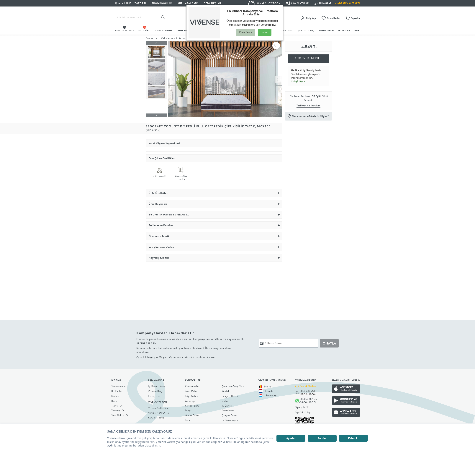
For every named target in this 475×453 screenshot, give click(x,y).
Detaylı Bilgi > (298, 81)
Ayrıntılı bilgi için (175, 357)
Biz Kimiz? (116, 391)
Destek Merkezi (307, 386)
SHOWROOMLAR (162, 3)
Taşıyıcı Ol (116, 405)
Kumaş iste (154, 396)
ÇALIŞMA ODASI (285, 30)
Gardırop (190, 400)
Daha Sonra (245, 32)
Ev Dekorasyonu (230, 420)
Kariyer (115, 396)
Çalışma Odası (229, 415)
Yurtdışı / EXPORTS (158, 412)
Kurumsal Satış (156, 417)
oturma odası (163, 30)
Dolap (225, 400)
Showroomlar (118, 386)
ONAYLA (329, 343)
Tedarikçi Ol (213, 3)
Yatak (182, 37)
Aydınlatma (228, 410)
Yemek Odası (192, 415)
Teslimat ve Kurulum (309, 105)
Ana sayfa (151, 37)
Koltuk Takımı (192, 405)
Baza (187, 420)
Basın (114, 400)
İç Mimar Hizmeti (157, 386)
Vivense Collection (158, 408)
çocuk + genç (306, 30)
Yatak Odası (191, 391)
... (357, 30)
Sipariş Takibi (302, 407)
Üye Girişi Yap (302, 412)
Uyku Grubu (168, 37)
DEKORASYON (326, 30)
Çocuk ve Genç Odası (233, 386)
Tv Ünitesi (227, 405)
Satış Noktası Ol (120, 415)
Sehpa (188, 410)
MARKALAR (344, 30)
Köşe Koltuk (191, 396)
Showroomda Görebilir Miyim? (310, 116)
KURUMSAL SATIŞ (188, 3)
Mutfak (226, 391)
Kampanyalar (192, 386)
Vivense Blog (155, 391)
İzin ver (264, 32)
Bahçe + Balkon (230, 396)
